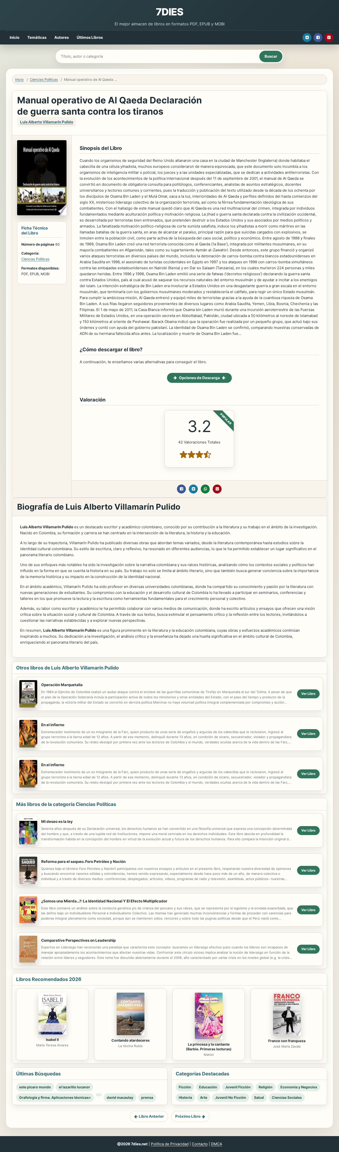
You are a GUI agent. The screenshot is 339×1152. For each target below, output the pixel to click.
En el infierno (52, 724)
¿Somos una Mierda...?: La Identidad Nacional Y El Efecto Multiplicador (104, 901)
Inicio (14, 37)
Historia (185, 1097)
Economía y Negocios (298, 1087)
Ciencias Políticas (44, 79)
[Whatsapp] (205, 489)
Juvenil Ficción (238, 1087)
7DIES (169, 12)
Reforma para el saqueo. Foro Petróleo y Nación (83, 861)
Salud (259, 1097)
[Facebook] (317, 37)
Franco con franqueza (286, 1041)
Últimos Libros (90, 37)
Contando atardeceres (130, 1040)
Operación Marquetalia (62, 684)
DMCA (216, 1144)
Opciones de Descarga (199, 377)
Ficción (185, 1087)
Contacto (200, 1144)
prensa (147, 1097)
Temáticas (36, 37)
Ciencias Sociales (287, 1097)
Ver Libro (308, 694)
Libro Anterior (151, 1116)
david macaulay (120, 1097)
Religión (265, 1087)
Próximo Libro (188, 1116)
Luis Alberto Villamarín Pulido (46, 122)
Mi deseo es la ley (57, 821)
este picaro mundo (35, 1087)
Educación (208, 1087)
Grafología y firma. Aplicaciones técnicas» (55, 1097)
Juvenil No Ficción (230, 1097)
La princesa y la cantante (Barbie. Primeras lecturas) (209, 1046)
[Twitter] (307, 37)
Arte (203, 1097)
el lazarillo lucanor (74, 1087)
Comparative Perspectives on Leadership (78, 940)
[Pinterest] (328, 37)
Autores (61, 37)
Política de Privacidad (170, 1144)
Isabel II (52, 1039)
